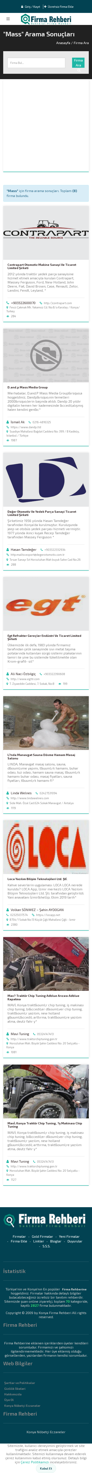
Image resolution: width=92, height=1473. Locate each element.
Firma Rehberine (74, 1289)
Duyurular (74, 1241)
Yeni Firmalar (69, 1236)
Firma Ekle (19, 1241)
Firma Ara (78, 62)
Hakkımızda (13, 1394)
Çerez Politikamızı (35, 1462)
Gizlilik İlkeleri (14, 1388)
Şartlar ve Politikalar (19, 1383)
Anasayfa (63, 43)
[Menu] (8, 19)
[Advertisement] (46, 125)
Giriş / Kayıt (32, 6)
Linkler (38, 1241)
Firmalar (19, 1236)
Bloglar (55, 1241)
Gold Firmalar (42, 1236)
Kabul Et (46, 1468)
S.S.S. (46, 1246)
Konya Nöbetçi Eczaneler (22, 1405)
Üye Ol (9, 1400)
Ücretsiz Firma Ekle (60, 6)
